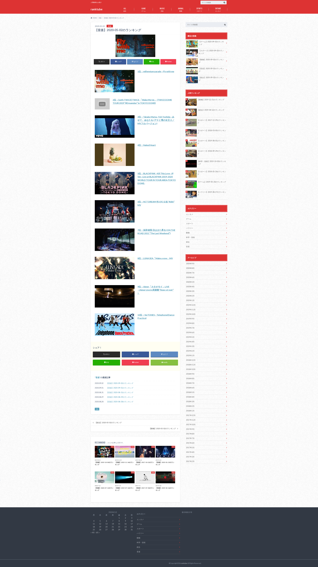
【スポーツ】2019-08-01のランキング (211, 142)
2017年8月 (190, 434)
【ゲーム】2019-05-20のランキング (211, 182)
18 (94, 527)
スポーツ (199, 9)
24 (132, 527)
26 (100, 530)
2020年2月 (190, 296)
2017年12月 (191, 415)
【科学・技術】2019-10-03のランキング (211, 162)
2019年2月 (190, 351)
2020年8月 (190, 268)
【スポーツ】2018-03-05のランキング (211, 131)
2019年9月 (190, 319)
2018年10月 (191, 369)
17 (132, 524)
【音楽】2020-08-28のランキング (119, 402)
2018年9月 (190, 374)
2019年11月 (191, 310)
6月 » (98, 532)
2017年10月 (191, 424)
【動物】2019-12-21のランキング (210, 100)
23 (125, 527)
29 (119, 530)
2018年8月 (190, 378)
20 (106, 527)
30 (125, 530)
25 (94, 530)
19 (100, 527)
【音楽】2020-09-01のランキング (119, 388)
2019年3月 (190, 346)
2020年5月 (190, 282)
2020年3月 (190, 291)
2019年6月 (190, 332)
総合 (124, 9)
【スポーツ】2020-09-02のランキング (211, 52)
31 (132, 530)
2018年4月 (190, 397)
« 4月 (93, 532)
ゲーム (143, 9)
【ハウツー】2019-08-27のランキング (211, 193)
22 (119, 527)
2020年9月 (190, 263)
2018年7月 (190, 383)
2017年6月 (190, 443)
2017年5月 (190, 447)
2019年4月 (190, 342)
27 (106, 530)
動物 (180, 9)
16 (125, 524)
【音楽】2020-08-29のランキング (119, 397)
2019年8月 (190, 323)
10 (132, 521)
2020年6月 (190, 277)
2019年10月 (191, 314)
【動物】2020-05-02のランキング (162, 429)
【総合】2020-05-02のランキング (108, 423)
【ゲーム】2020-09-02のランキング (211, 43)
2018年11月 (191, 365)
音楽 (162, 9)
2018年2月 (190, 406)
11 (94, 524)
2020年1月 (190, 300)
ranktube (96, 9)
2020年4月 (190, 286)
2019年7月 (190, 328)
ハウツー (189, 228)
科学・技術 (190, 237)
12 (100, 524)
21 (113, 527)
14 (113, 524)
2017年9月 (190, 429)
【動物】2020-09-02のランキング (211, 60)
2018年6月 (190, 388)
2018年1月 (190, 411)
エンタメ (218, 9)
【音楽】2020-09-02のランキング (119, 383)
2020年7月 (190, 273)
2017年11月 (191, 420)
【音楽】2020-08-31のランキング (119, 392)
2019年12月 (191, 305)
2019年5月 (190, 337)
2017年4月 (190, 452)
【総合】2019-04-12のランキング (210, 110)
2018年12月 (191, 360)
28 (113, 530)
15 (119, 524)
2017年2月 (190, 461)
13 (106, 524)
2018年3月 (190, 401)
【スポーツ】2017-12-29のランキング (211, 121)
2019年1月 (190, 355)
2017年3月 (190, 457)
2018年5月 (190, 392)
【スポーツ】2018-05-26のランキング (211, 172)
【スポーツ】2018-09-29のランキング (211, 152)
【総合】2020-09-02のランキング (211, 78)
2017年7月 (190, 438)
